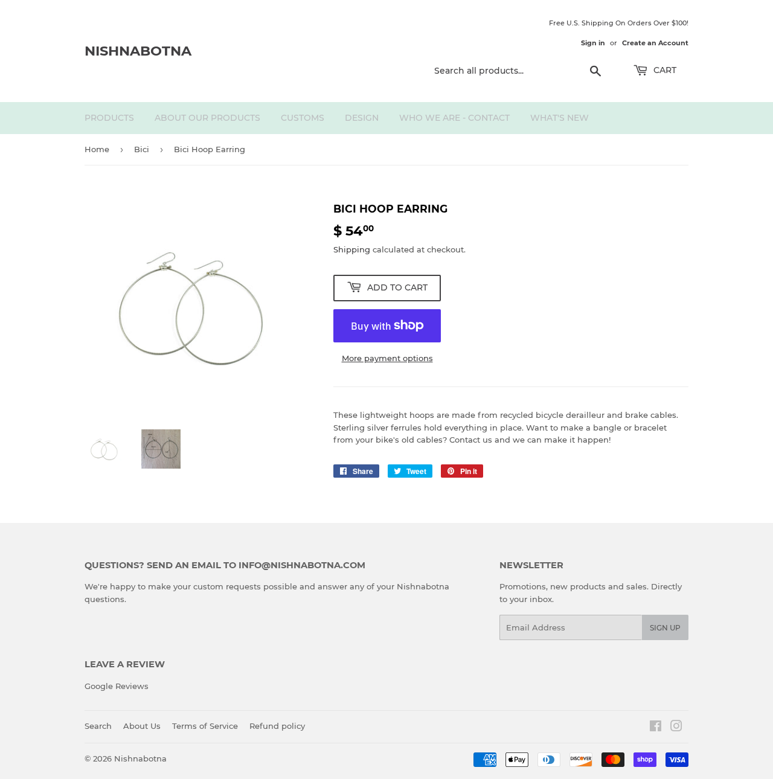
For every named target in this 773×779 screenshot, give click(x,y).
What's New (559, 117)
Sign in (593, 43)
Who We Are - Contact (454, 117)
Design (362, 117)
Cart (663, 70)
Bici (141, 149)
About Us (142, 726)
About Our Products (207, 117)
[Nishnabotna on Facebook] (655, 728)
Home (97, 149)
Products (109, 117)
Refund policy (277, 726)
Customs (302, 117)
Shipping (351, 249)
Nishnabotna (138, 50)
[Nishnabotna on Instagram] (676, 728)
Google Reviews (117, 686)
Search (98, 726)
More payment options (387, 358)
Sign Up (665, 627)
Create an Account (655, 43)
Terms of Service (205, 726)
